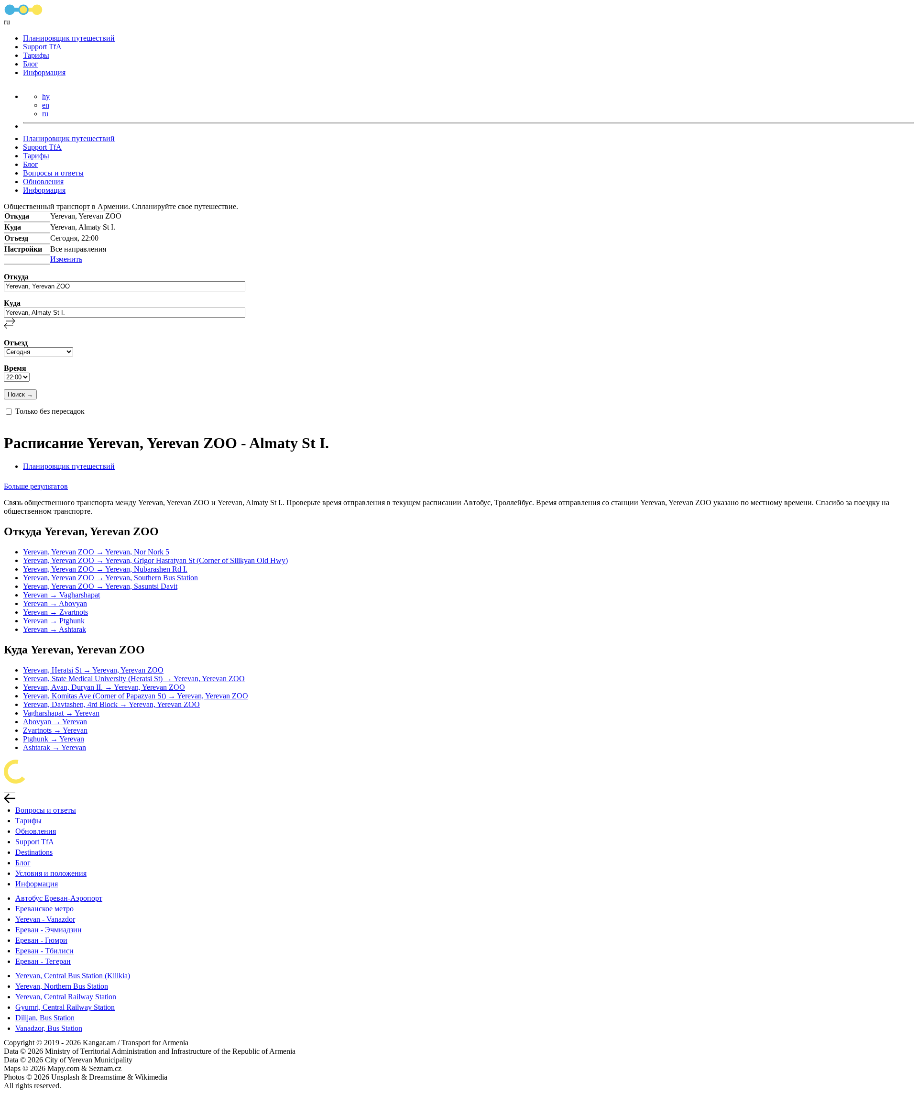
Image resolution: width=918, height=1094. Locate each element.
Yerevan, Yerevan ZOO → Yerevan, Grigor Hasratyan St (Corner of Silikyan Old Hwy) (155, 560)
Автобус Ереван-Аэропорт (58, 898)
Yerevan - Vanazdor (45, 919)
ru (45, 114)
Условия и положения (51, 873)
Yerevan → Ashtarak (54, 629)
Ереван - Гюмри (41, 940)
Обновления (43, 181)
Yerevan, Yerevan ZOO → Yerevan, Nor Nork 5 (96, 552)
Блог (30, 64)
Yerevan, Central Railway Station (65, 997)
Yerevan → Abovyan (55, 603)
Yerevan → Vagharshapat (61, 595)
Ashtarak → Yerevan (54, 747)
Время (15, 368)
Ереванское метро (44, 909)
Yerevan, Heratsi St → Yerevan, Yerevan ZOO (93, 670)
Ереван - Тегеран (43, 961)
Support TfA (42, 47)
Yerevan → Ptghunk (54, 621)
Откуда (16, 277)
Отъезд (16, 343)
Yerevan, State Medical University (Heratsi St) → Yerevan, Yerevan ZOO (134, 678)
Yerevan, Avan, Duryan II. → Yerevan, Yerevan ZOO (104, 687)
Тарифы (36, 55)
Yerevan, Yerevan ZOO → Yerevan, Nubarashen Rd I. (105, 569)
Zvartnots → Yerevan (55, 730)
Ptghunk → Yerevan (53, 739)
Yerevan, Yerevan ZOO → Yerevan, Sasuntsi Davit (100, 586)
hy (46, 96)
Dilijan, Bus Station (45, 1018)
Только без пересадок (50, 411)
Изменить (66, 259)
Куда (12, 303)
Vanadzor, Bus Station (48, 1028)
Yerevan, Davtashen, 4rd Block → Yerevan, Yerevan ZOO (111, 704)
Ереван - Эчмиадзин (48, 930)
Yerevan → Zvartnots (55, 612)
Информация (44, 72)
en (45, 105)
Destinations (34, 852)
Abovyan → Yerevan (55, 722)
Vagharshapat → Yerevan (61, 713)
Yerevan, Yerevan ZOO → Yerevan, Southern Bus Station (110, 578)
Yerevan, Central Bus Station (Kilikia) (72, 976)
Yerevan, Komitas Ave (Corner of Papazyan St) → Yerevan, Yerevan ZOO (135, 696)
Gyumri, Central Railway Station (65, 1007)
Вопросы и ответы (53, 173)
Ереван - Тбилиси (44, 951)
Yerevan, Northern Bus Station (61, 986)
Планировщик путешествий (69, 38)
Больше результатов (36, 486)
